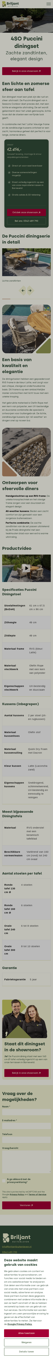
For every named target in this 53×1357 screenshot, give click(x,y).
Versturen (25, 1205)
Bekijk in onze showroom (25, 71)
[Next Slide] (30, 291)
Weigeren (26, 1342)
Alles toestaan (26, 1333)
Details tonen (26, 1351)
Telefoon (7, 1134)
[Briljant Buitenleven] (17, 1238)
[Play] (26, 568)
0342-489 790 (9, 1252)
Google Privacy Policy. (19, 1324)
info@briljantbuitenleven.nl (17, 1246)
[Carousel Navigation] (26, 289)
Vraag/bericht (10, 1148)
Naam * (6, 1106)
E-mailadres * (9, 1120)
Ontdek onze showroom (25, 212)
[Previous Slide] (22, 291)
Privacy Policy (17, 1194)
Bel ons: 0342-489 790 (26, 221)
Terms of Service (37, 1194)
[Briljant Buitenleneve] (11, 4)
